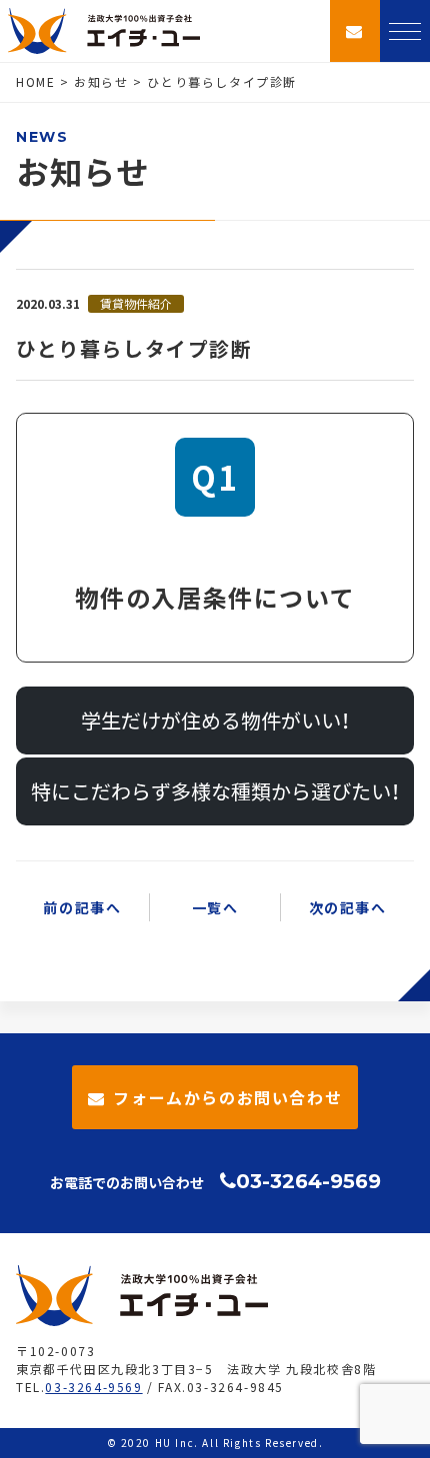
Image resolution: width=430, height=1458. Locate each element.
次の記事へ (348, 907)
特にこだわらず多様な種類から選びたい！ (215, 790)
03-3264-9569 (308, 1181)
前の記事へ (82, 907)
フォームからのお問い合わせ (227, 1097)
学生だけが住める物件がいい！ (215, 720)
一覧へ (215, 907)
